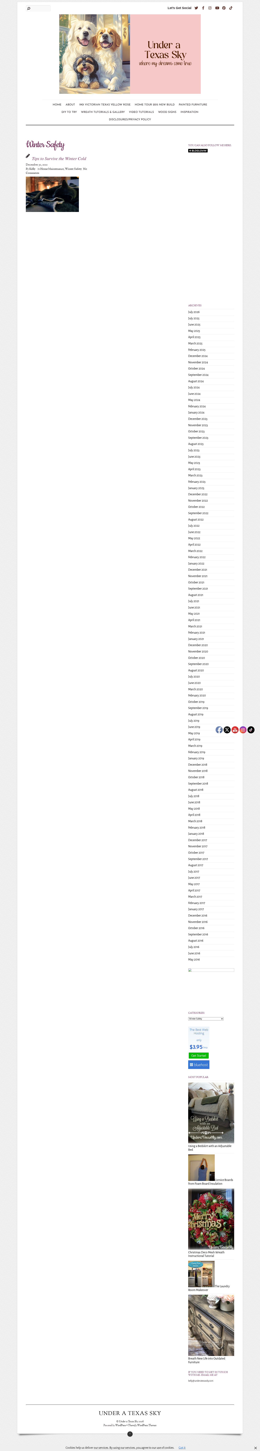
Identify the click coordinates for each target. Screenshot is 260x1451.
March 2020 (195, 689)
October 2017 (196, 852)
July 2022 (194, 525)
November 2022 (198, 500)
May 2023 (194, 463)
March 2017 (195, 896)
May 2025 (194, 331)
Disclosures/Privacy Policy (130, 119)
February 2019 (196, 752)
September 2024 (198, 375)
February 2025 (197, 349)
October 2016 (196, 928)
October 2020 (196, 658)
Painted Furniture (193, 105)
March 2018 (195, 821)
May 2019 (194, 733)
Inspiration (189, 112)
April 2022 (194, 544)
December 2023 (197, 419)
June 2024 (194, 393)
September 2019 (198, 708)
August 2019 (195, 714)
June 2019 (194, 727)
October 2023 (196, 431)
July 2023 (193, 450)
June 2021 (194, 607)
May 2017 (194, 884)
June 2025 (194, 324)
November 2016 (197, 922)
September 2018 (198, 783)
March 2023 (195, 475)
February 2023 (196, 481)
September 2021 (198, 588)
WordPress (120, 1425)
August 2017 (195, 865)
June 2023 (194, 456)
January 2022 (196, 563)
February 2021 (196, 632)
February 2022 (197, 557)
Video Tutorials (141, 112)
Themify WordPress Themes (142, 1425)
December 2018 (197, 764)
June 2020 (194, 683)
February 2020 (197, 695)
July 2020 (194, 676)
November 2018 (198, 771)
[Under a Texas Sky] (130, 91)
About (70, 105)
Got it (182, 1447)
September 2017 (198, 859)
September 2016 (198, 934)
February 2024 (197, 406)
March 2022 (195, 551)
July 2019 (193, 720)
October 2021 (196, 582)
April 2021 (194, 620)
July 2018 (193, 796)
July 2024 (194, 387)
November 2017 (197, 846)
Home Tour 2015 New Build (155, 105)
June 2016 (194, 953)
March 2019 (195, 745)
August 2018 (195, 789)
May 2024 (194, 400)
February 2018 (196, 827)
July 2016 (193, 947)
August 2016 (195, 940)
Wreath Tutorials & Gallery (103, 112)
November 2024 (198, 362)
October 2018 (196, 777)
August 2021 (195, 595)
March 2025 (195, 343)
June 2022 (194, 532)
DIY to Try (69, 112)
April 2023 (194, 469)
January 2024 (196, 412)
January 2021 (196, 639)
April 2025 (194, 337)
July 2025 (194, 318)
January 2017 (196, 909)
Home (57, 105)
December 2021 (197, 569)
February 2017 (196, 903)
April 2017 (194, 890)
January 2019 (196, 758)
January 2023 (196, 488)
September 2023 (198, 437)
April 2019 (194, 739)
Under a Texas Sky (128, 1421)
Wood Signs (167, 112)
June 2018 (194, 802)
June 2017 (194, 877)
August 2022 (196, 519)
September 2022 (198, 513)
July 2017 (193, 871)
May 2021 (194, 613)
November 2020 (198, 651)
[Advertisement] (211, 212)
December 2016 (197, 915)
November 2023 (198, 425)
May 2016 (194, 959)
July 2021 (193, 601)
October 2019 (196, 702)
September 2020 (198, 664)
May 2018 (194, 808)
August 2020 (196, 670)
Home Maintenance (52, 169)
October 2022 (196, 507)
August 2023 (195, 444)
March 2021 (195, 626)
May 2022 (194, 538)
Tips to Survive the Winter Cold (59, 158)
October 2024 (196, 368)
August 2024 (196, 381)
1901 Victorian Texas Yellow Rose (105, 105)
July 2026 (194, 312)
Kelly (32, 169)
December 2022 (197, 494)
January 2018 (196, 833)
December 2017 (197, 840)
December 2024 (198, 356)
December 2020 (198, 645)
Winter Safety (73, 169)
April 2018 (194, 815)
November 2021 (197, 576)
